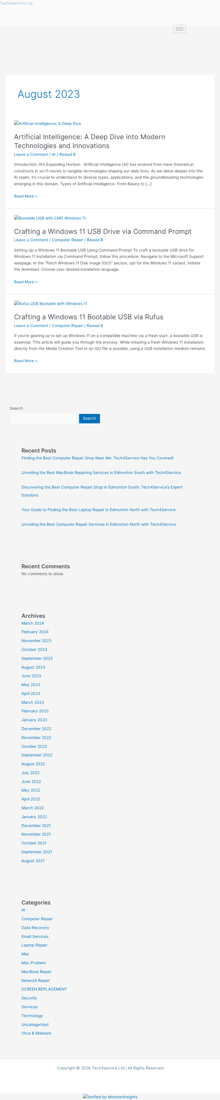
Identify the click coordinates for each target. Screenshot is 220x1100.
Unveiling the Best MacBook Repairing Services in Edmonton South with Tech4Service (101, 472)
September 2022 (36, 755)
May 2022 (30, 790)
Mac (25, 954)
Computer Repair (67, 240)
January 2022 (34, 816)
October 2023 (34, 649)
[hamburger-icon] (179, 29)
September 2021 (36, 852)
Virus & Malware (36, 1033)
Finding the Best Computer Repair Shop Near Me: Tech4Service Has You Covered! (97, 458)
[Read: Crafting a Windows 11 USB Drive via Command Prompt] (50, 218)
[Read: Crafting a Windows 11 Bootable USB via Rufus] (50, 303)
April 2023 (30, 693)
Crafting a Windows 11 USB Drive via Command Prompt (103, 231)
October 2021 (33, 843)
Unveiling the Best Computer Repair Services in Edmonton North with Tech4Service (98, 524)
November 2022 (36, 737)
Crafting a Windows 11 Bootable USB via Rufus (88, 317)
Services (29, 1007)
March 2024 (32, 623)
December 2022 (36, 728)
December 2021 (36, 825)
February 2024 (35, 631)
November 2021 (36, 834)
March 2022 (32, 808)
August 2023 (33, 667)
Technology (32, 1015)
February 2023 (35, 711)
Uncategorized (34, 1024)
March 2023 (32, 702)
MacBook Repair (36, 971)
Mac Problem (33, 962)
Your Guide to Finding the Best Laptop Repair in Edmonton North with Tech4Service (98, 509)
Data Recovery (35, 927)
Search (16, 408)
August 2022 (33, 764)
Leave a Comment (31, 154)
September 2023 (37, 658)
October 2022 (34, 746)
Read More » (25, 195)
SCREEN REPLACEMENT (44, 989)
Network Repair (35, 980)
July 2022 (30, 772)
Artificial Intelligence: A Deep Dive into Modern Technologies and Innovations (89, 141)
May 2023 (30, 684)
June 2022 (31, 781)
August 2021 (32, 860)
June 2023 (31, 675)
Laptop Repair (34, 945)
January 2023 (34, 720)
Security (29, 998)
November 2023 (36, 640)
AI (54, 154)
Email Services (34, 936)
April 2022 (30, 799)
